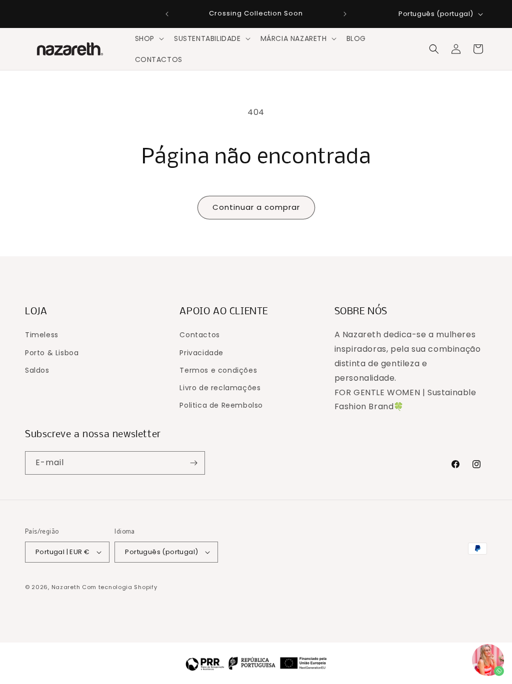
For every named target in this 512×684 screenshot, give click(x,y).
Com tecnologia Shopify (119, 587)
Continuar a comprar (256, 207)
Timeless (41, 335)
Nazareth (66, 587)
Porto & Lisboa (51, 353)
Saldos (37, 370)
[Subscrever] (193, 463)
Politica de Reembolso (221, 405)
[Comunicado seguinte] (345, 13)
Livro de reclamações (220, 388)
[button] (148, 38)
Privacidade (202, 353)
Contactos (200, 335)
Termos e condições (218, 370)
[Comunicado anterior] (167, 13)
